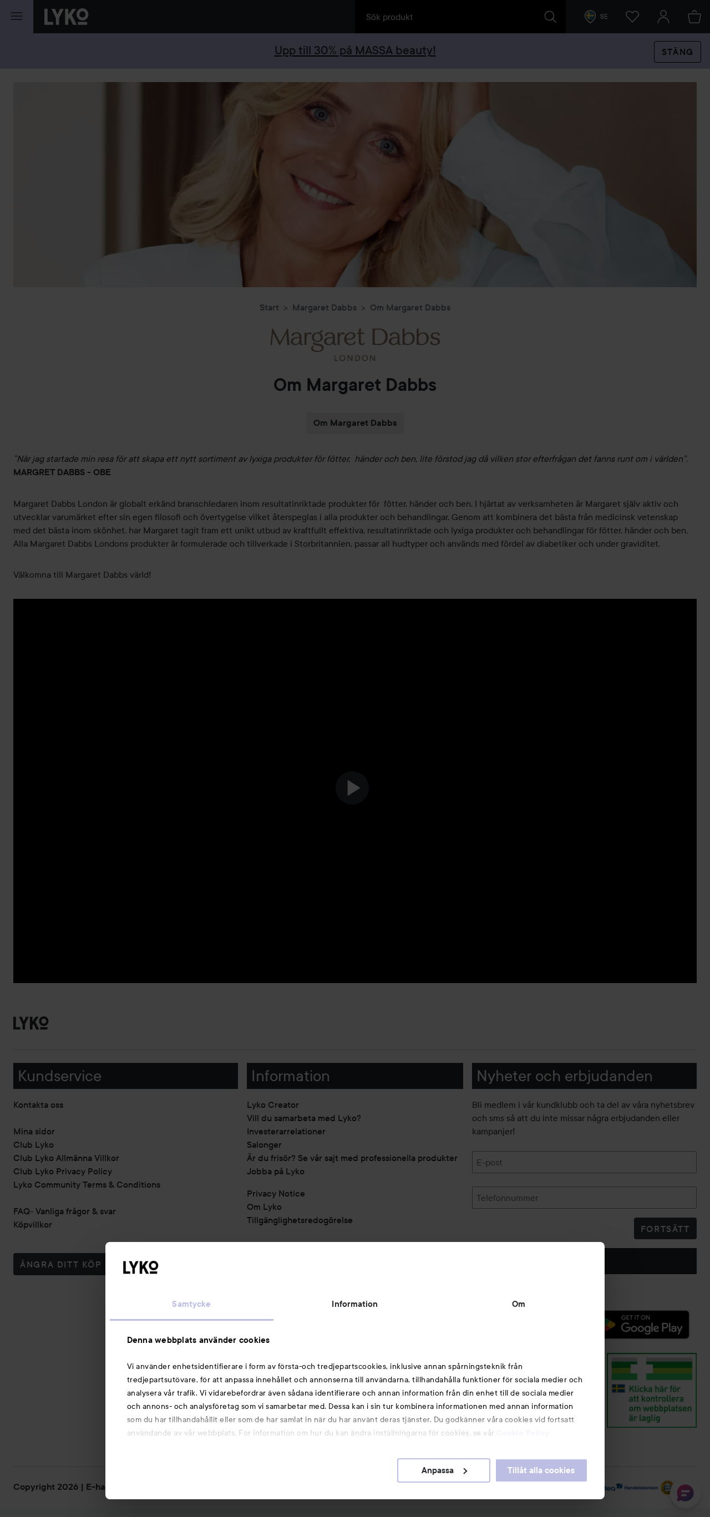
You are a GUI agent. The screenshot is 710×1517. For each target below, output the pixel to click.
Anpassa (438, 1470)
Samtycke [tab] (191, 1304)
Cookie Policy (523, 1432)
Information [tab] (355, 1304)
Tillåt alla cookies (541, 1470)
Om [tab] (518, 1304)
